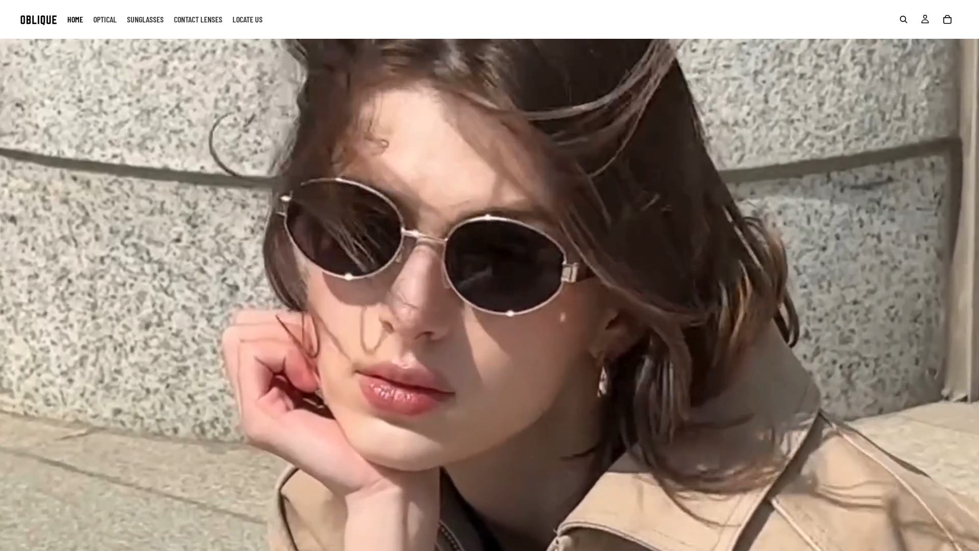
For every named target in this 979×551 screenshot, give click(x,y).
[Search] (903, 19)
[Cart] (947, 19)
